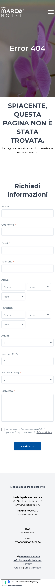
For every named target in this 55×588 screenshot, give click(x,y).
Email (5, 243)
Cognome (8, 224)
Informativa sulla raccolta (12, 585)
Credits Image (32, 567)
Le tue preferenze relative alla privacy (24, 582)
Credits (18, 567)
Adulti (5, 335)
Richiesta (8, 391)
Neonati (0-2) (10, 354)
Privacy (27, 563)
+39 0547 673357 (29, 556)
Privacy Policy (44, 432)
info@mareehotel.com (28, 560)
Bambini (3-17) (11, 372)
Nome (6, 206)
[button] (51, 12)
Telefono (7, 261)
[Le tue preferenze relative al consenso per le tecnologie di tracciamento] (5, 583)
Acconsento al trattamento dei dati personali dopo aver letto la (29, 431)
